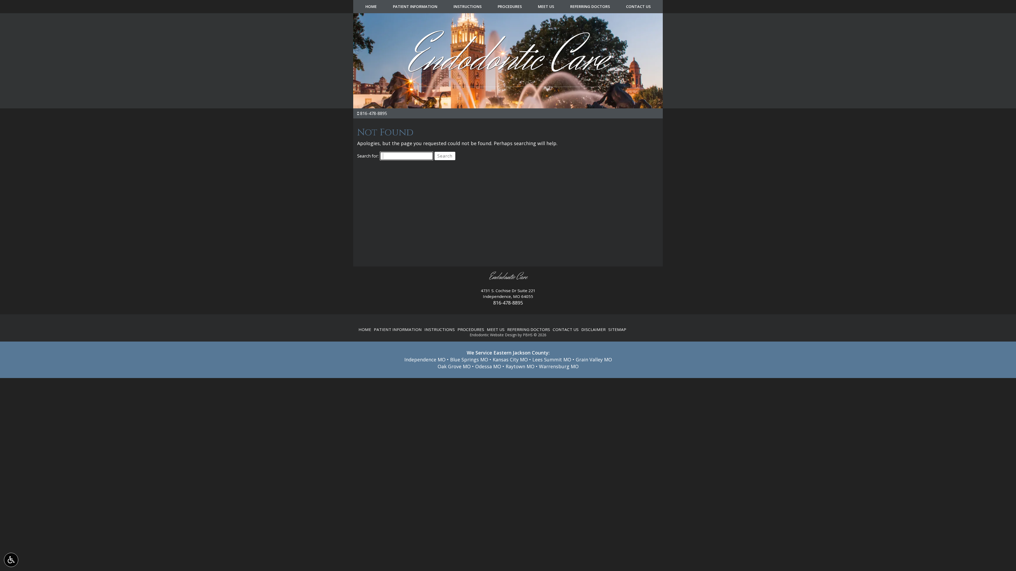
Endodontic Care (508, 58)
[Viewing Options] (11, 560)
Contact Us (638, 6)
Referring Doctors (590, 6)
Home (371, 6)
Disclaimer (593, 329)
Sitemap (617, 329)
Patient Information (415, 6)
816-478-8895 (373, 113)
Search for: (368, 156)
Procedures (510, 6)
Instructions (467, 6)
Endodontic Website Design (493, 334)
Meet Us (546, 6)
